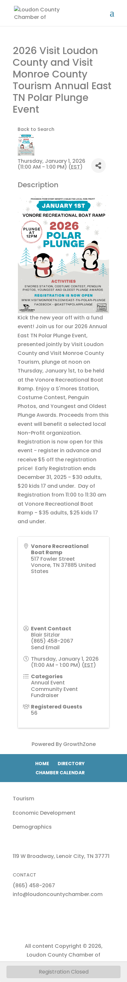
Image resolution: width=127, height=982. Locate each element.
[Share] (98, 165)
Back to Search (36, 129)
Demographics (32, 827)
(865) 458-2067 (52, 641)
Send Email (45, 647)
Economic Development (44, 813)
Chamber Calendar (60, 772)
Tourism (23, 798)
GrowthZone (79, 744)
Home (42, 763)
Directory (71, 763)
